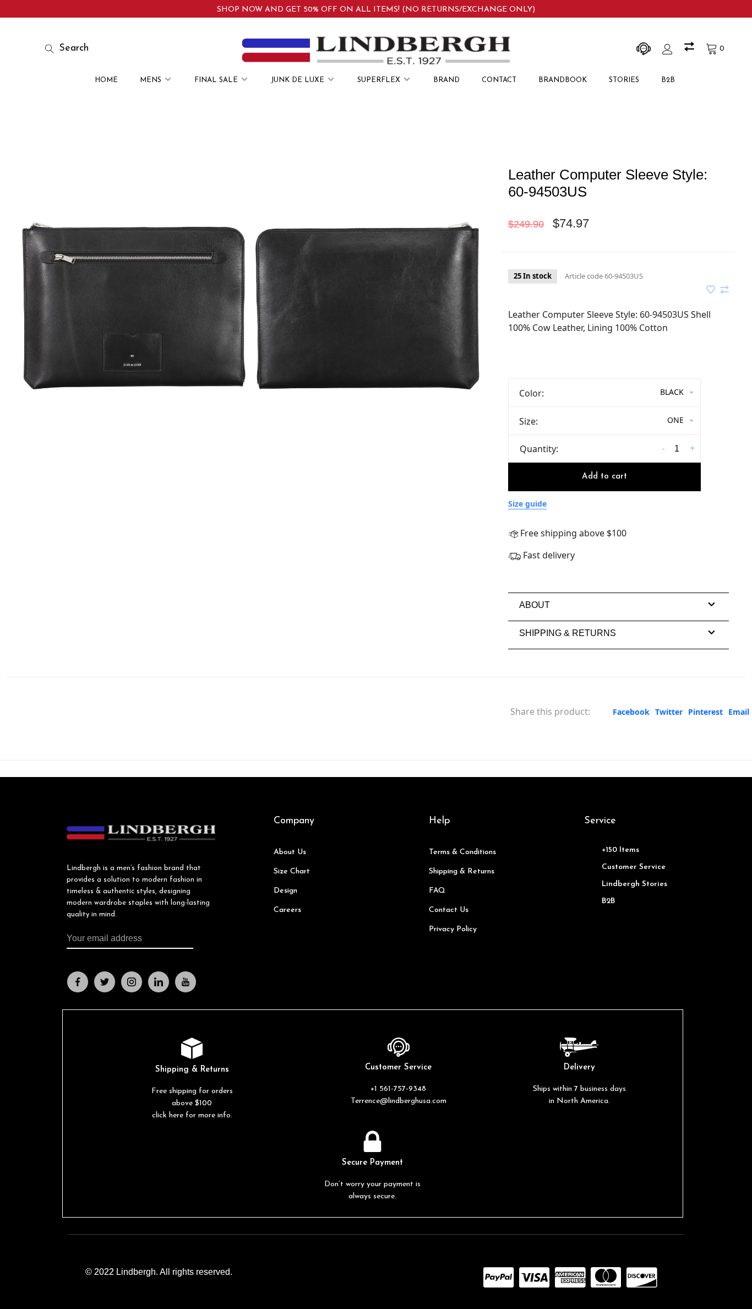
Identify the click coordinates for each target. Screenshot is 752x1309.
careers (287, 910)
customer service (634, 867)
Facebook (631, 712)
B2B (668, 80)
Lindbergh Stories (634, 884)
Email (738, 712)
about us (290, 852)
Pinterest (705, 712)
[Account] (668, 48)
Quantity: (539, 449)
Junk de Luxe (297, 80)
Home (106, 80)
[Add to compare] (724, 290)
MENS (150, 80)
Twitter (669, 712)
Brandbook (562, 80)
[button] (534, 605)
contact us (448, 910)
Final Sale (216, 80)
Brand (446, 80)
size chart (292, 871)
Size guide (527, 503)
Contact (499, 80)
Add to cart (604, 476)
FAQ (437, 891)
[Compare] (690, 48)
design (285, 891)
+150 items (620, 850)
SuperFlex (378, 80)
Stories (624, 80)
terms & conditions (462, 852)
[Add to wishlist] (711, 290)
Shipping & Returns (461, 871)
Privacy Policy (453, 929)
